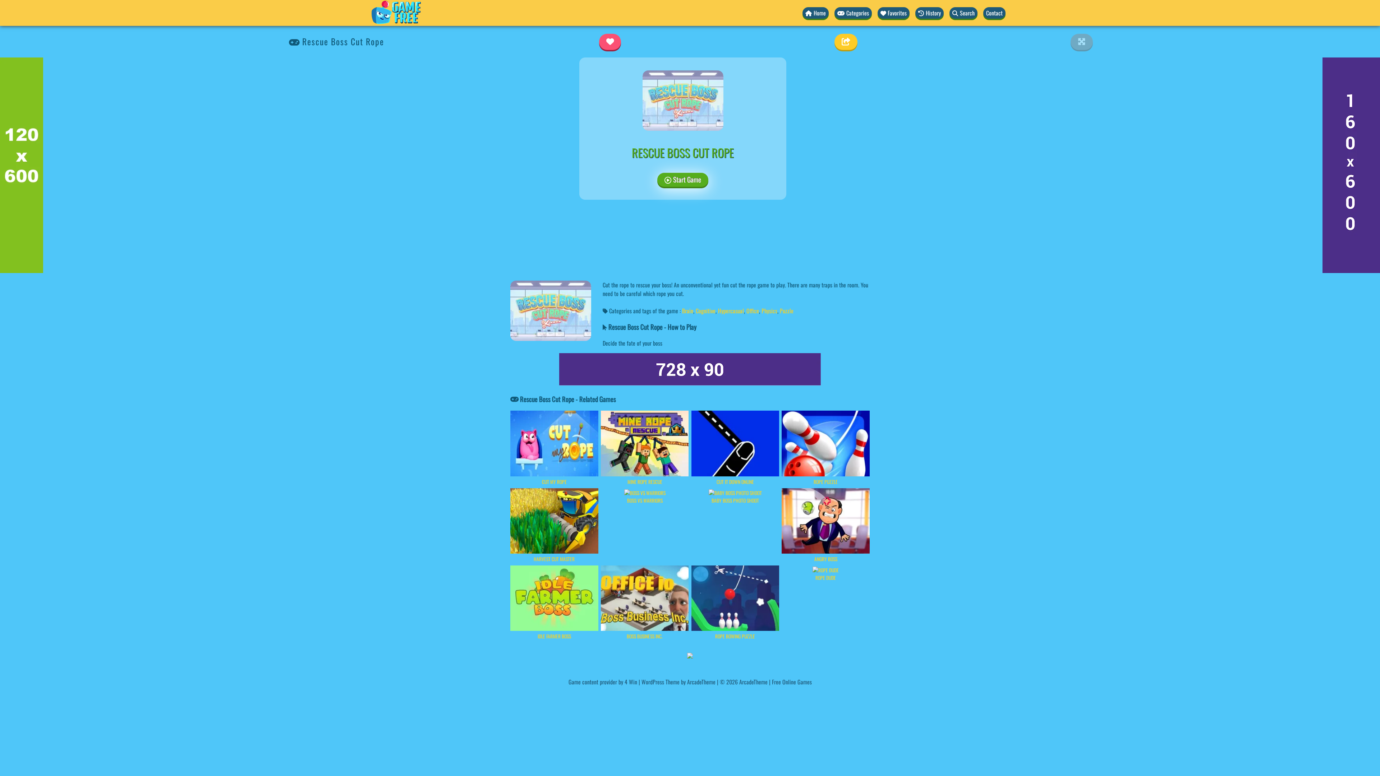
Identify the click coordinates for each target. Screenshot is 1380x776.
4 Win (631, 682)
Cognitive (706, 310)
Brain (687, 310)
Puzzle (787, 310)
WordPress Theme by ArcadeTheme (678, 682)
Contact (994, 13)
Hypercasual (731, 310)
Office (752, 310)
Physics (769, 310)
